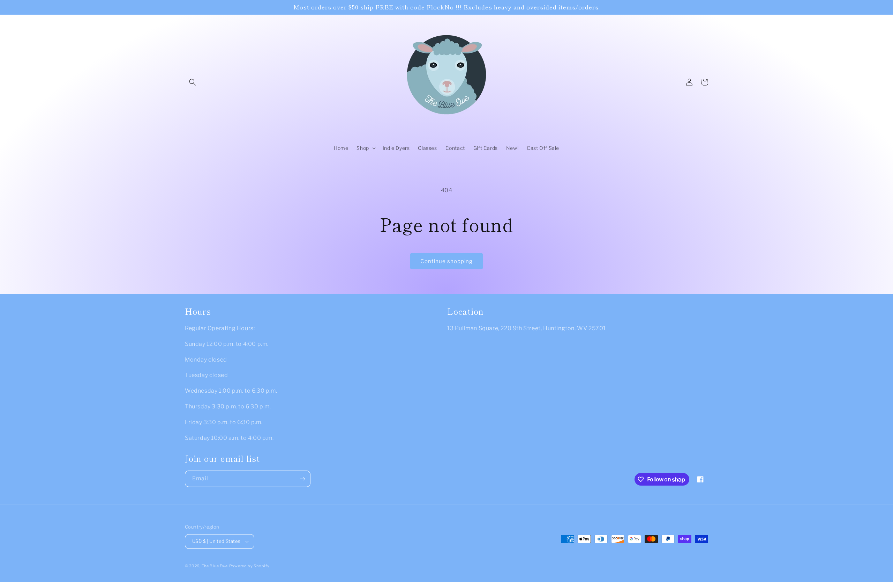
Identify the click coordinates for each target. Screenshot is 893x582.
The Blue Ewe (215, 565)
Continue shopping (446, 261)
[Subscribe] (302, 479)
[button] (192, 82)
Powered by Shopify (249, 565)
